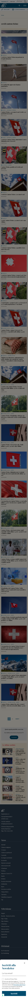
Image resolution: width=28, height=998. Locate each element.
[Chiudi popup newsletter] (24, 963)
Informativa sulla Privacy (19, 984)
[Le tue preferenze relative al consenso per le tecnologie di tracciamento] (2, 995)
